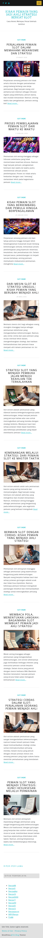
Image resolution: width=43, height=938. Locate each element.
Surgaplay (12, 891)
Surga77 (12, 900)
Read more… (12, 103)
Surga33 (12, 894)
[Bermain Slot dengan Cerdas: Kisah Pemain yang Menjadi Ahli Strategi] (21, 555)
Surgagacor (13, 911)
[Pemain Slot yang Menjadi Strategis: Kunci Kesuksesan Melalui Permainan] (21, 805)
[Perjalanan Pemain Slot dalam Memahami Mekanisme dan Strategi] (21, 69)
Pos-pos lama (14, 866)
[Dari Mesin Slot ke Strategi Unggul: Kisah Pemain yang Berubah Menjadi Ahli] (21, 310)
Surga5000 (13, 897)
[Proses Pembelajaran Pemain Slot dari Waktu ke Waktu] (21, 145)
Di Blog (16, 935)
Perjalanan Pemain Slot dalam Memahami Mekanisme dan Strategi (21, 49)
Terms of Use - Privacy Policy (14, 931)
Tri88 (10, 917)
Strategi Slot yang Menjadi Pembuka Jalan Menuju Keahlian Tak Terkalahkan (21, 375)
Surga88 (12, 885)
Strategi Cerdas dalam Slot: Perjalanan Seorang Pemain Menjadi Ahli (21, 704)
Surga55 (12, 905)
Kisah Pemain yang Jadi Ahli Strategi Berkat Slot (21, 14)
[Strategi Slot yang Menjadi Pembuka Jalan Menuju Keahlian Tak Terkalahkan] (21, 396)
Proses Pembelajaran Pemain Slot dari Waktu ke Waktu (21, 126)
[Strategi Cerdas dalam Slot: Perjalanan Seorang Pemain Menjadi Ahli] (21, 722)
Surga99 (12, 903)
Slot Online (21, 40)
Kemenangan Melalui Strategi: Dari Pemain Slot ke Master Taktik (21, 455)
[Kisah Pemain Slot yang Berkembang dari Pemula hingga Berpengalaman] (21, 226)
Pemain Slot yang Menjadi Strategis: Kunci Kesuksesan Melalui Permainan (21, 786)
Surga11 (11, 888)
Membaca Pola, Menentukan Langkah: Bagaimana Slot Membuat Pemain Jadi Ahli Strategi (21, 620)
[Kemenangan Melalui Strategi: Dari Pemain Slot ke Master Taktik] (21, 472)
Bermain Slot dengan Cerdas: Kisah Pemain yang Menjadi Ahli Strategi (21, 536)
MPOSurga (13, 914)
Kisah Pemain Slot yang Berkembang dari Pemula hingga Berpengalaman (22, 206)
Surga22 (12, 908)
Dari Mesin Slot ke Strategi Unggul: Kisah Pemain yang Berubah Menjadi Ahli (21, 288)
